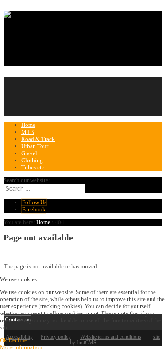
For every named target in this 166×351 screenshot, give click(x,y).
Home (43, 222)
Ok (3, 340)
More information (21, 347)
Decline (17, 340)
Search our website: (27, 180)
